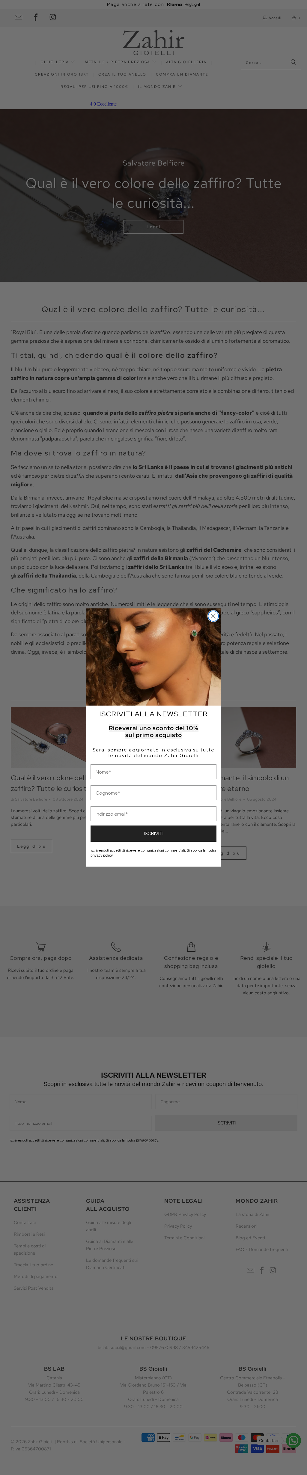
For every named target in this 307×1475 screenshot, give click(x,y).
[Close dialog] (213, 616)
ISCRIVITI (153, 833)
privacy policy (101, 855)
